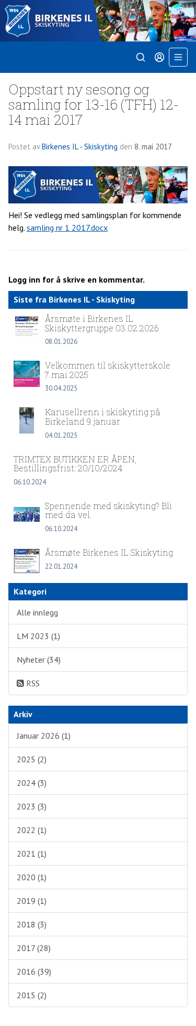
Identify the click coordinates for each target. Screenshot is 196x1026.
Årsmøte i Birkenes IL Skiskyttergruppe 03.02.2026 (102, 323)
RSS (32, 683)
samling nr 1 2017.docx (67, 227)
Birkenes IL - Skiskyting (80, 147)
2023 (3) (32, 806)
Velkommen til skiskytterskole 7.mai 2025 (107, 370)
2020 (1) (32, 877)
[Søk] (140, 57)
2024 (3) (32, 782)
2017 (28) (34, 948)
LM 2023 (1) (38, 636)
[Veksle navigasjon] (178, 57)
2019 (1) (32, 900)
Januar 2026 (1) (44, 735)
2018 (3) (32, 924)
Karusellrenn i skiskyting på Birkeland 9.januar (102, 416)
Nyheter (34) (39, 659)
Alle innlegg (37, 612)
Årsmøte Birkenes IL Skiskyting (109, 552)
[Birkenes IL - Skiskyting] (98, 20)
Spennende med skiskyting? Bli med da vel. (108, 510)
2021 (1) (32, 853)
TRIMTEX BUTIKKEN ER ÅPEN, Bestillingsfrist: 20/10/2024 (75, 463)
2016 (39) (34, 971)
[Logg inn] (159, 57)
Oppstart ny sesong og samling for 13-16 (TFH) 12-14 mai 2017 (93, 104)
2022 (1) (32, 830)
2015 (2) (32, 995)
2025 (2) (32, 759)
